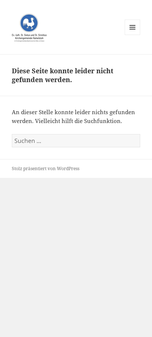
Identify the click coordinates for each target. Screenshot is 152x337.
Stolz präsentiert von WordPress (45, 168)
